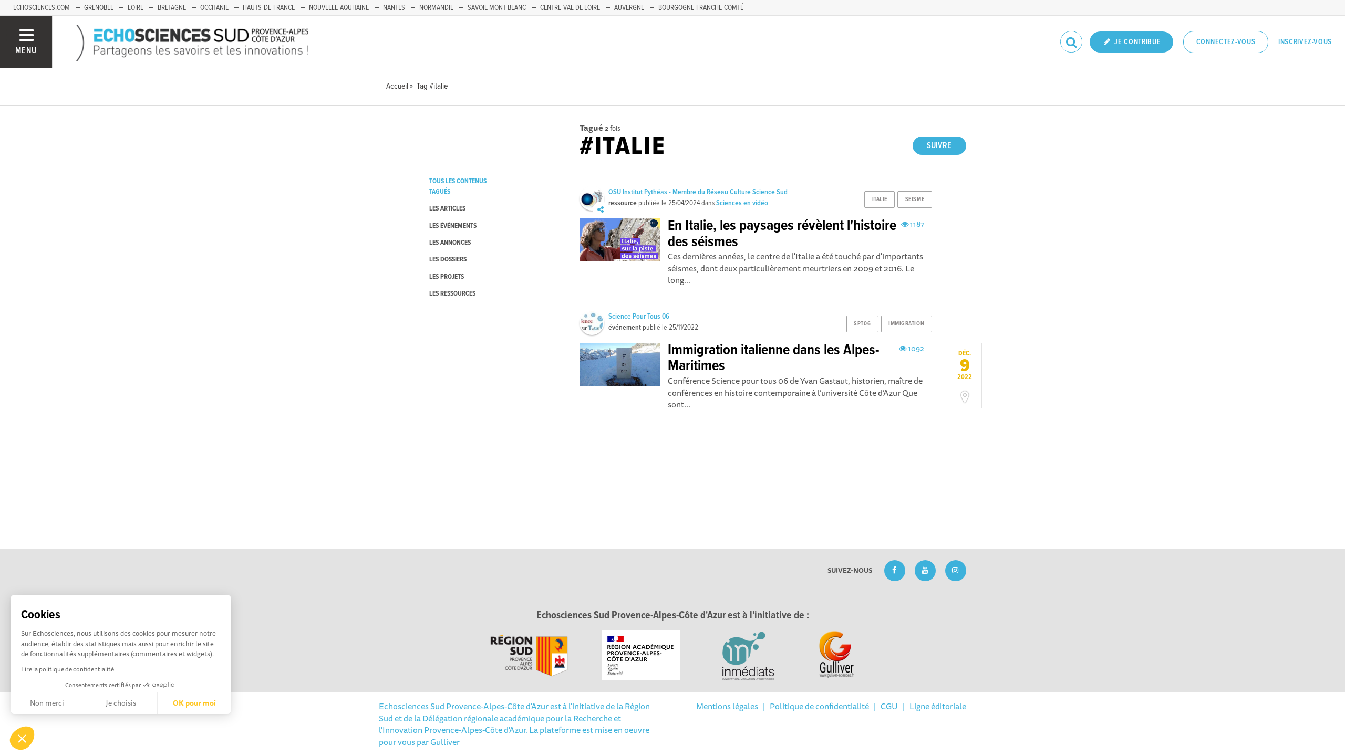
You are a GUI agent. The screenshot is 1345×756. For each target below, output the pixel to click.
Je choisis (121, 703)
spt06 (862, 324)
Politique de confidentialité (819, 706)
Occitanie (214, 8)
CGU (889, 706)
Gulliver (445, 742)
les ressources (452, 293)
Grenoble (98, 8)
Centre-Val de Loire (570, 8)
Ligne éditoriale (937, 706)
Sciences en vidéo (742, 203)
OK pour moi (194, 703)
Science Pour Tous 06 (638, 316)
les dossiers (448, 259)
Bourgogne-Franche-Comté (700, 8)
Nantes (394, 8)
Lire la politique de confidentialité (67, 669)
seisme (914, 199)
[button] (22, 738)
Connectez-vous (1226, 42)
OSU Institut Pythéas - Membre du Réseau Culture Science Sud (698, 192)
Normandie (436, 8)
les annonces (450, 242)
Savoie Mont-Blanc (497, 8)
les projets (446, 276)
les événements (453, 226)
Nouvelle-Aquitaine (339, 8)
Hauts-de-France (269, 8)
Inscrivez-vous (1305, 42)
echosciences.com (41, 8)
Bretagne (172, 8)
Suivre (939, 145)
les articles (447, 208)
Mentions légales (727, 706)
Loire (135, 8)
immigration (906, 324)
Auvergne (629, 8)
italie (879, 199)
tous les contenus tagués (458, 186)
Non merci (47, 703)
